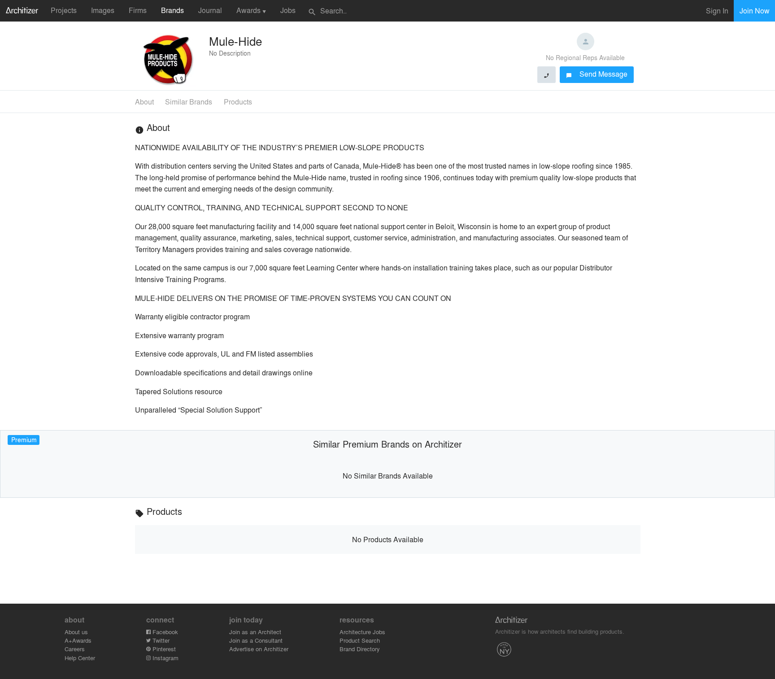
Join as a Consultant (256, 640)
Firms (138, 10)
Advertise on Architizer (258, 648)
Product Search (360, 640)
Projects (64, 10)
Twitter (160, 640)
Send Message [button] (596, 74)
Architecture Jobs (362, 631)
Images (102, 10)
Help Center (80, 657)
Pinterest (163, 648)
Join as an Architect (255, 631)
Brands (172, 10)
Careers (75, 648)
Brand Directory (360, 648)
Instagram (165, 657)
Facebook (164, 631)
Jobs (288, 10)
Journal (210, 10)
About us (76, 631)
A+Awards (78, 640)
